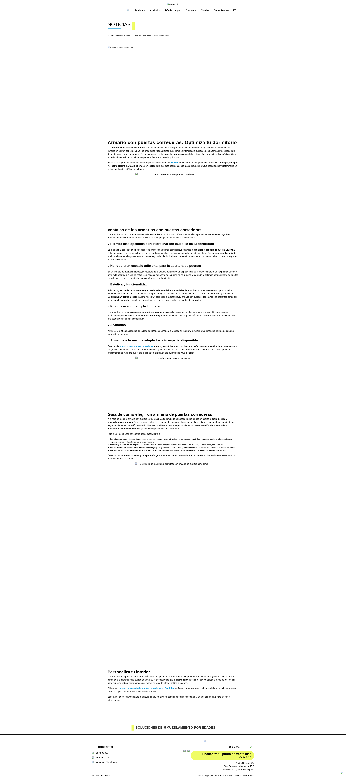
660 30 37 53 (102, 757)
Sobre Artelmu (221, 10)
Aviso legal (203, 775)
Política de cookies (244, 775)
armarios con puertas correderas (136, 346)
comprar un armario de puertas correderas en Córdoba (146, 688)
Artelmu (174, 163)
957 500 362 (102, 753)
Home (110, 35)
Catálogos (191, 10)
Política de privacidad (222, 775)
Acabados (155, 10)
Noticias (205, 10)
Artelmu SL (105, 775)
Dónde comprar (173, 10)
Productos (140, 10)
